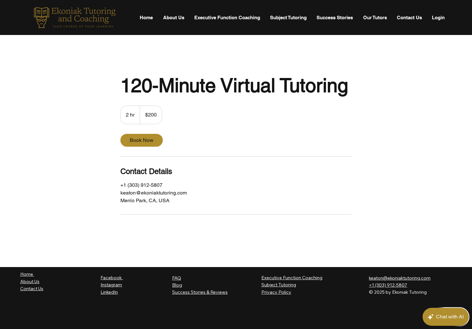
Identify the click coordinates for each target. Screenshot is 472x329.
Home (27, 274)
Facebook (112, 278)
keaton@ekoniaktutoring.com (400, 278)
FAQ (176, 278)
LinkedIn (109, 292)
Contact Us (31, 288)
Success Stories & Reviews (200, 292)
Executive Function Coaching (291, 278)
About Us (29, 281)
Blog (177, 285)
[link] (141, 140)
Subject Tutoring (278, 285)
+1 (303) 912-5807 (388, 285)
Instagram (111, 285)
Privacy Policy (276, 292)
